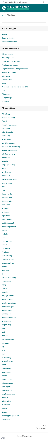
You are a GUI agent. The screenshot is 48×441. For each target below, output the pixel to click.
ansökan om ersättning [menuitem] (11, 147)
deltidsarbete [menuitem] (7, 197)
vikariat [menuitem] (4, 408)
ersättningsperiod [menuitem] (9, 227)
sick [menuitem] (3, 350)
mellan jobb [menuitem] (6, 314)
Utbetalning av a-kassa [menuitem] (11, 61)
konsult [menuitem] (5, 292)
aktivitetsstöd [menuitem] (7, 139)
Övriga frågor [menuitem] (7, 98)
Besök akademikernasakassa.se (15, 2)
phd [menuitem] (3, 332)
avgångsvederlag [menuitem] (8, 165)
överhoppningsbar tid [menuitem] (10, 416)
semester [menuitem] (5, 343)
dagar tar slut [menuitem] (7, 194)
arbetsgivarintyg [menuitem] (8, 154)
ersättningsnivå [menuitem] (8, 223)
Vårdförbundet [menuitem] (7, 132)
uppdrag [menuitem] (5, 397)
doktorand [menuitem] (6, 205)
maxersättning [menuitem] (7, 299)
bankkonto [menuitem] (6, 176)
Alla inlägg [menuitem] (6, 114)
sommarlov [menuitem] (6, 368)
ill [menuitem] (2, 274)
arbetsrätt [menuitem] (6, 158)
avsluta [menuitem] (4, 168)
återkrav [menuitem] (5, 412)
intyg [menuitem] (4, 285)
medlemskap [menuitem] (7, 310)
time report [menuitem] (6, 387)
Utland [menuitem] (4, 90)
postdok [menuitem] (5, 336)
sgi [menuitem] (3, 347)
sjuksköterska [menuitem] (7, 361)
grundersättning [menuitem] (8, 263)
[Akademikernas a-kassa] (2, 15)
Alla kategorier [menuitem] (7, 54)
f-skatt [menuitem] (5, 234)
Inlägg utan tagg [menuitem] (8, 118)
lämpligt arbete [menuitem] (8, 296)
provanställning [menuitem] (8, 339)
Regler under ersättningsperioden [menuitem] (15, 69)
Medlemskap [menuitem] (7, 80)
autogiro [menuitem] (5, 161)
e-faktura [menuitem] (5, 208)
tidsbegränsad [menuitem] (7, 383)
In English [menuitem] (5, 101)
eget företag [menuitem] (7, 219)
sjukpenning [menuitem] (6, 358)
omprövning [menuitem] (6, 325)
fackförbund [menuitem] (7, 241)
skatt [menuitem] (4, 365)
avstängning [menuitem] (6, 172)
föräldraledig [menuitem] (7, 256)
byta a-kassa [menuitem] (7, 183)
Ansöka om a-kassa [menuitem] (10, 65)
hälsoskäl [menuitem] (5, 270)
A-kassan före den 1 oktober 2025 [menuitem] (15, 87)
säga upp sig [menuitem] (7, 379)
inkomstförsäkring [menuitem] (9, 278)
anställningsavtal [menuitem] (8, 143)
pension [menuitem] (5, 328)
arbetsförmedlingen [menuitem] (9, 150)
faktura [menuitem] (5, 245)
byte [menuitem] (3, 187)
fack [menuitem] (3, 238)
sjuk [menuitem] (3, 354)
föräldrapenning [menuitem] (8, 259)
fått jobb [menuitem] (5, 252)
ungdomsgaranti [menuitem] (8, 394)
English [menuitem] (4, 121)
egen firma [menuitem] (6, 216)
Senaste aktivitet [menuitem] (8, 38)
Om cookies (41, 428)
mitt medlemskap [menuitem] (9, 318)
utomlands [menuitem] (6, 405)
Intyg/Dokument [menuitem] (9, 72)
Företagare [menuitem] (6, 94)
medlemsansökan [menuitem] (9, 303)
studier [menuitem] (4, 376)
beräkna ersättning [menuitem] (9, 179)
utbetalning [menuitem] (6, 401)
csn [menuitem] (3, 190)
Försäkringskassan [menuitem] (9, 125)
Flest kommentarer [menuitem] (9, 42)
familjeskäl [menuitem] (6, 248)
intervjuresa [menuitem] (6, 281)
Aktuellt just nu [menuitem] (8, 58)
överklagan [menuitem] (6, 419)
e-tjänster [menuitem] (6, 212)
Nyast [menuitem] (4, 34)
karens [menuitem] (4, 288)
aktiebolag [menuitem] (6, 136)
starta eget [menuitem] (6, 372)
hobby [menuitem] (4, 267)
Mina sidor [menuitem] (6, 76)
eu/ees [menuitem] (4, 230)
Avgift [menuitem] (4, 83)
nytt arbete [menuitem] (6, 321)
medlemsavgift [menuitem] (8, 307)
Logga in (42, 425)
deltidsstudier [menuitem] (7, 201)
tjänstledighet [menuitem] (7, 390)
